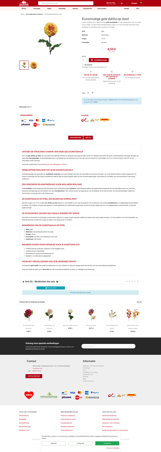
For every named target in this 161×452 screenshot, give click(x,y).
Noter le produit (50, 288)
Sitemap (85, 377)
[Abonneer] (133, 346)
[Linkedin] (48, 382)
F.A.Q (84, 370)
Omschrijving (75, 137)
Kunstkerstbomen (66, 423)
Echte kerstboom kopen (68, 419)
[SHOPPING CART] (140, 3)
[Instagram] (36, 382)
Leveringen (86, 368)
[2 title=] (129, 281)
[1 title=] (127, 281)
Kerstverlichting (24, 423)
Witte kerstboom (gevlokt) (110, 419)
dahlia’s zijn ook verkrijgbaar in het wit (54, 164)
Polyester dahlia (91, 325)
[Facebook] (27, 382)
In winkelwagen (99, 60)
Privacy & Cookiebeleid (112, 448)
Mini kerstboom (107, 426)
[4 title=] (135, 281)
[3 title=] (132, 281)
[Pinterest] (31, 382)
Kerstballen (22, 419)
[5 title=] (137, 281)
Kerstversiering (24, 415)
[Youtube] (40, 382)
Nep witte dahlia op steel (70, 325)
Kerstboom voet (24, 430)
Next (140, 302)
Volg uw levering (88, 381)
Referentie (23, 107)
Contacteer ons (88, 374)
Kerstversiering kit (25, 426)
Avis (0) (88, 137)
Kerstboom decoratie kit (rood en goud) (115, 430)
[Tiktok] (44, 382)
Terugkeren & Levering (90, 372)
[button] (126, 9)
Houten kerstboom (67, 430)
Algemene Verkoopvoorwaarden (93, 366)
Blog (84, 379)
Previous (138, 302)
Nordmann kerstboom (68, 415)
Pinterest (92, 93)
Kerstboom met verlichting (110, 423)
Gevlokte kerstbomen (67, 426)
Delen (88, 93)
